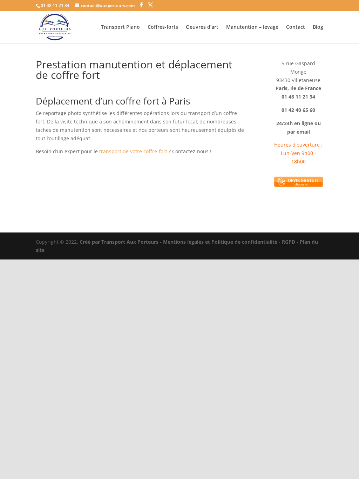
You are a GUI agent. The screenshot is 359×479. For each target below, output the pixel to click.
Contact (295, 27)
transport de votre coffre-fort (133, 151)
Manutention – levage (252, 27)
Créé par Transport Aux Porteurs (119, 241)
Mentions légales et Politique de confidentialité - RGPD (229, 241)
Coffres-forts (163, 27)
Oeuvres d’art (202, 27)
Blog (318, 27)
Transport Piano (120, 27)
